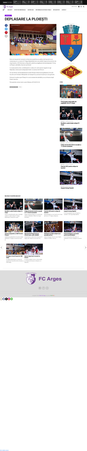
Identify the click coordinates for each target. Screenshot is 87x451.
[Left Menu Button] (43, 423)
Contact (64, 10)
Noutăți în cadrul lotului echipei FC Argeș (70, 124)
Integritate (56, 10)
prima (20, 87)
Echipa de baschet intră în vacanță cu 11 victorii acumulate (71, 145)
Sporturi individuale (20, 10)
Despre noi (31, 10)
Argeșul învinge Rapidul (67, 188)
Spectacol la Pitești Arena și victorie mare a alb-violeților (31, 234)
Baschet (10, 10)
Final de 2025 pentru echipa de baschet (69, 167)
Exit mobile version (4, 450)
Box (62, 99)
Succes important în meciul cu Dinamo (32, 256)
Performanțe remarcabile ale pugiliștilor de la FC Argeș (68, 102)
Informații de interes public (43, 10)
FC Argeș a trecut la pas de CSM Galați (14, 256)
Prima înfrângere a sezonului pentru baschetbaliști (71, 234)
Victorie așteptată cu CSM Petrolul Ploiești (14, 234)
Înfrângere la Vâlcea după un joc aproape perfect (52, 234)
